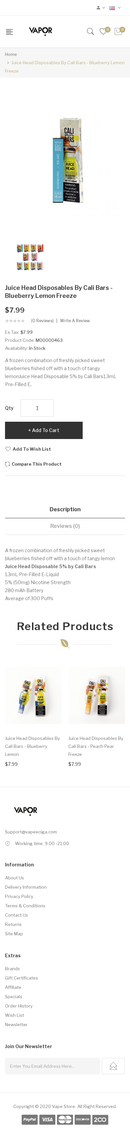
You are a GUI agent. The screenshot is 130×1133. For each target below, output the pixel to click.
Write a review (75, 321)
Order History (19, 1006)
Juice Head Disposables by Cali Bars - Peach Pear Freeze (95, 746)
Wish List (14, 1015)
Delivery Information (26, 887)
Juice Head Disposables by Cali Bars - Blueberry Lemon (32, 746)
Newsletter (16, 1024)
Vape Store (63, 1106)
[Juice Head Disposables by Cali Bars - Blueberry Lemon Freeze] (29, 256)
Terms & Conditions (25, 905)
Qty (9, 408)
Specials (13, 996)
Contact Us (16, 915)
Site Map (14, 933)
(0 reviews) (42, 321)
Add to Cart (45, 430)
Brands (12, 968)
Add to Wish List (32, 449)
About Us (14, 877)
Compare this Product (37, 464)
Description (65, 509)
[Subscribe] (113, 1066)
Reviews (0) (65, 526)
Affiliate (13, 987)
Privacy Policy (19, 896)
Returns (13, 924)
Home (11, 54)
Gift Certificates (21, 978)
